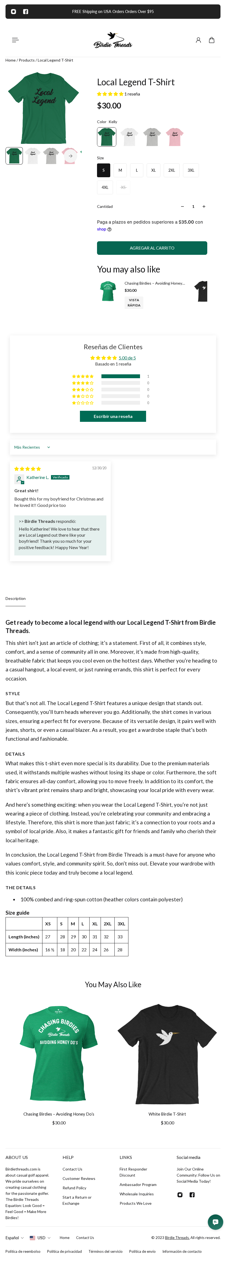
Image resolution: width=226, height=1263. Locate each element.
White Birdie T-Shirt (167, 1113)
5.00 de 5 (127, 357)
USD (41, 1237)
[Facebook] (26, 12)
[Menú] (14, 40)
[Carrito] (211, 40)
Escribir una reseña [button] (113, 416)
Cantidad (105, 206)
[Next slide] (70, 156)
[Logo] (113, 40)
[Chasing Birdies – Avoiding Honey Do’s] (108, 291)
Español (12, 1237)
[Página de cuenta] (198, 40)
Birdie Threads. (177, 1237)
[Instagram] (13, 12)
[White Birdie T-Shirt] (204, 291)
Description (16, 598)
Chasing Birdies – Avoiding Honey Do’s (153, 283)
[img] (27, 468)
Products (27, 60)
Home (11, 60)
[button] (110, 93)
